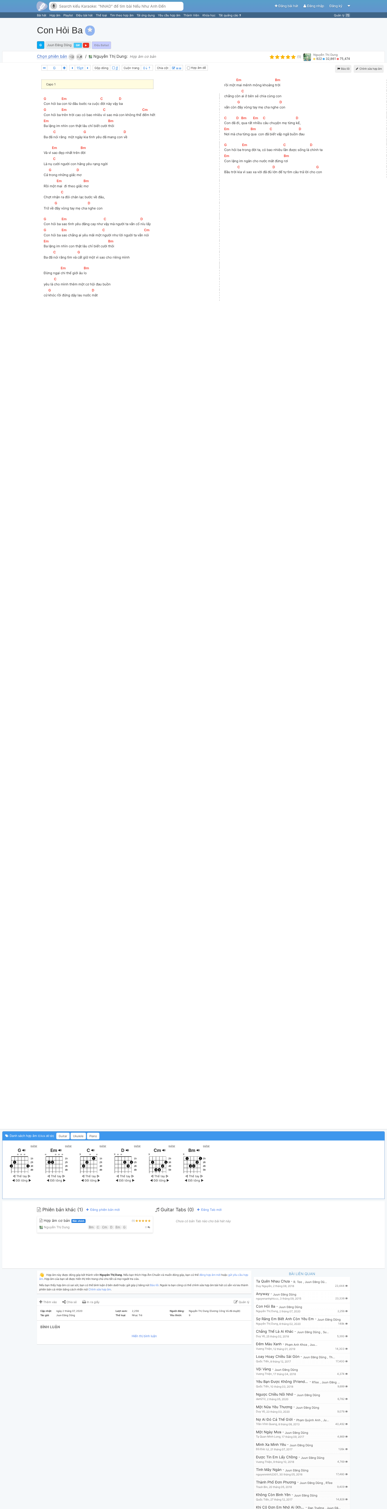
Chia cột (162, 68)
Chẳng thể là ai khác (274, 1331)
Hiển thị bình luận (144, 1336)
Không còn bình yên (273, 1495)
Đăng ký (336, 6)
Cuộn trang (131, 68)
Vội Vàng (263, 1369)
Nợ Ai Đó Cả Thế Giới (274, 1419)
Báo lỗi (345, 68)
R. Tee (298, 1282)
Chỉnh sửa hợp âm (99, 1289)
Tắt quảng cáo (229, 15)
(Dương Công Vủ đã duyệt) (224, 1311)
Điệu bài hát (85, 15)
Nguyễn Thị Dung (325, 54)
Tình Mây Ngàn (269, 1470)
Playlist (68, 15)
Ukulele (78, 1136)
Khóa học (209, 15)
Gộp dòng (101, 68)
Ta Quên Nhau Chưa (273, 1281)
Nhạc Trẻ (137, 1315)
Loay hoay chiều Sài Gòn (277, 1356)
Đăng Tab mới (210, 1210)
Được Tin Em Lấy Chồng (276, 1457)
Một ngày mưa (268, 1432)
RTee (316, 1382)
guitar (33, 1145)
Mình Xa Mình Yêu (271, 1444)
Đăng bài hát (288, 6)
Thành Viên (191, 15)
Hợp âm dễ (198, 67)
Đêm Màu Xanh (269, 1344)
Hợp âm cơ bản (63, 1220)
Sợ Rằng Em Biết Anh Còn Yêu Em (285, 1319)
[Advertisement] (303, 30)
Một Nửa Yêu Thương (274, 1407)
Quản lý (341, 15)
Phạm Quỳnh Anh (308, 1420)
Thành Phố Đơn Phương (276, 1482)
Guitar (63, 1136)
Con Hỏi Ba (265, 1306)
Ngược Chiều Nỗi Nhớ (274, 1394)
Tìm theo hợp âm (122, 15)
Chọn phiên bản (52, 56)
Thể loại (102, 15)
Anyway (262, 1294)
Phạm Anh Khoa (296, 1344)
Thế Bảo (334, 1357)
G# (78, 45)
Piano (93, 1136)
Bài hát (42, 15)
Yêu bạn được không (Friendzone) (282, 1382)
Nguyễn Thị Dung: (110, 56)
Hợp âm (55, 15)
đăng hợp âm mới (210, 1274)
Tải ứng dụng (146, 15)
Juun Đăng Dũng (59, 45)
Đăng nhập (315, 6)
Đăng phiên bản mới (104, 1210)
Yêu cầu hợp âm (169, 15)
